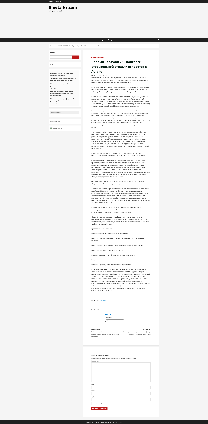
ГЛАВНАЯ (51, 40)
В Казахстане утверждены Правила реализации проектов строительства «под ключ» (62, 86)
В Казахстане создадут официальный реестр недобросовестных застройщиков (62, 101)
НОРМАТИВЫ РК (122, 40)
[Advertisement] (104, 24)
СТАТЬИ (94, 40)
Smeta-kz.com (63, 7)
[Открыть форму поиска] (158, 40)
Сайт (92, 397)
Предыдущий (105, 332)
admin (94, 75)
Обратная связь (55, 121)
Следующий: (137, 331)
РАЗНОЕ (133, 40)
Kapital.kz (103, 300)
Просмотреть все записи (115, 321)
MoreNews (111, 422)
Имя (93, 384)
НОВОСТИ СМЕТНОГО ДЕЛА (81, 40)
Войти (52, 64)
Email (93, 390)
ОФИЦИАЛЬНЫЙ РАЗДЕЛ (106, 40)
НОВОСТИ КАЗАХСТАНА (64, 40)
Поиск (52, 52)
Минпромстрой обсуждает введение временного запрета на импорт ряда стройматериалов (61, 93)
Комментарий (96, 361)
